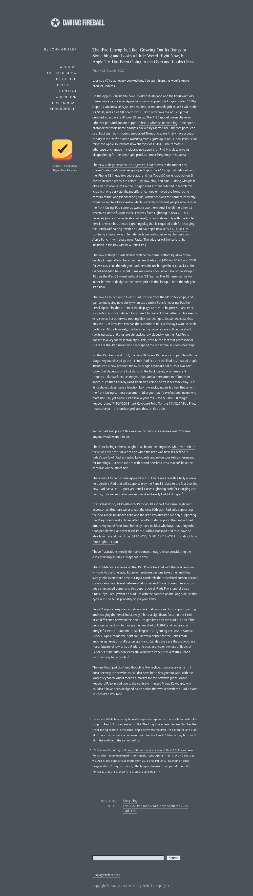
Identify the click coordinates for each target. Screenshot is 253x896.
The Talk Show (62, 73)
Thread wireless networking (158, 123)
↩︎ (158, 772)
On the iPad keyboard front (110, 355)
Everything (130, 801)
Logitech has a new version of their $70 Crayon (157, 750)
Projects (67, 85)
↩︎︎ (139, 741)
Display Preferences (106, 875)
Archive (68, 67)
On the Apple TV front (107, 96)
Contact (68, 91)
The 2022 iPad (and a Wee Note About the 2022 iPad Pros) (155, 808)
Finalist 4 (57, 165)
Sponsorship (63, 109)
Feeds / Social (62, 103)
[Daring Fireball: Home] (77, 28)
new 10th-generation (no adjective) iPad (125, 165)
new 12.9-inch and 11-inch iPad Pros (123, 297)
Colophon (66, 97)
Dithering (66, 79)
